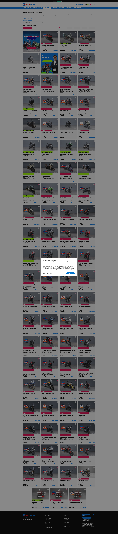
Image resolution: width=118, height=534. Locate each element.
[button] (47, 273)
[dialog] (59, 267)
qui (45, 270)
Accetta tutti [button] (70, 273)
